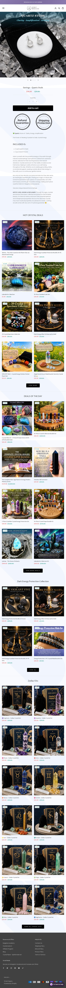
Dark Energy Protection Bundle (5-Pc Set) (14, 619)
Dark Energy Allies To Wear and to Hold (45, 334)
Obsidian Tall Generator (40, 480)
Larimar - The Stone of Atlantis (10, 561)
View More (33, 385)
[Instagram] (11, 968)
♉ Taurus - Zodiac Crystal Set (10, 798)
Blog (4, 952)
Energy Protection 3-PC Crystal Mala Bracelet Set (48, 658)
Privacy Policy (39, 952)
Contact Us (38, 943)
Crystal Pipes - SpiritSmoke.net (12, 955)
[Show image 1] (30, 80)
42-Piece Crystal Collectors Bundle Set (45, 434)
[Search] (59, 8)
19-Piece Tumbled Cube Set (42, 294)
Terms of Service (40, 955)
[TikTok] (22, 968)
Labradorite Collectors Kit (41, 561)
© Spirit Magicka (8, 981)
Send (60, 978)
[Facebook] (3, 968)
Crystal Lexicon (7, 946)
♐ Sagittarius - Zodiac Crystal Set (44, 917)
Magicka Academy (9, 943)
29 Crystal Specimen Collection (11, 334)
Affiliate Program (8, 949)
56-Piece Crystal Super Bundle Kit (43, 521)
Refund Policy (39, 949)
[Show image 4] (34, 80)
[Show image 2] (31, 80)
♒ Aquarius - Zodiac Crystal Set (43, 718)
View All (33, 670)
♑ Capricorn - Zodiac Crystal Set (11, 718)
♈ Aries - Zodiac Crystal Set (42, 758)
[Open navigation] (3, 8)
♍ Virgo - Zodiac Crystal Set (42, 877)
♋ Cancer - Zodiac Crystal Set (10, 877)
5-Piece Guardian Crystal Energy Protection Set (15, 521)
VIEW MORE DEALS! (33, 570)
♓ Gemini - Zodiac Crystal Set (42, 798)
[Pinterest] (15, 968)
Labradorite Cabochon (8, 294)
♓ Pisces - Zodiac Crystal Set (10, 758)
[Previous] (27, 80)
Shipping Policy (39, 946)
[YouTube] (19, 968)
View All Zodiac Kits (33, 926)
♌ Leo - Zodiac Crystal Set (9, 838)
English (6, 977)
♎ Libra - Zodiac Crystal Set (10, 917)
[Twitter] (7, 968)
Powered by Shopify (10, 983)
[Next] (38, 80)
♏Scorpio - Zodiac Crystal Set (42, 838)
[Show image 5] (35, 80)
